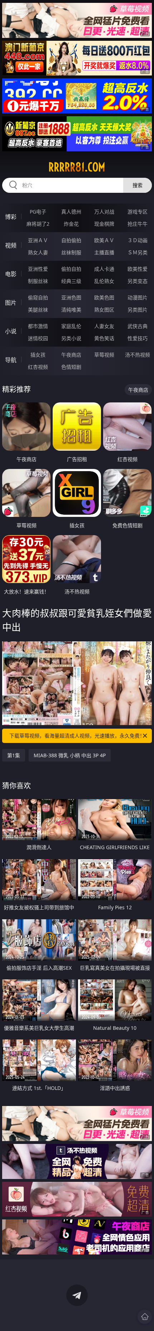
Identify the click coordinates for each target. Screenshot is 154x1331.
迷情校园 (38, 338)
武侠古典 (137, 326)
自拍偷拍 (71, 240)
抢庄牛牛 (137, 223)
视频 (10, 245)
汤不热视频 (137, 354)
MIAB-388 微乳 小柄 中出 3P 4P (70, 755)
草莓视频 (104, 354)
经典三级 (71, 281)
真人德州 (71, 211)
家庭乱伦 (71, 326)
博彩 (10, 217)
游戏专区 (137, 211)
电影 (10, 274)
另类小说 (71, 338)
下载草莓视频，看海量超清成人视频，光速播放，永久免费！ (77, 735)
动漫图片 (137, 297)
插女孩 (37, 354)
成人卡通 (104, 268)
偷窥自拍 (38, 297)
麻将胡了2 (38, 223)
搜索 (138, 185)
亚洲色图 (71, 297)
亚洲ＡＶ (38, 240)
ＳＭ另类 (137, 252)
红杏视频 (38, 366)
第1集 (13, 755)
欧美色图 (104, 297)
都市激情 (38, 326)
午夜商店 (71, 354)
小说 (10, 331)
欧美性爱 (137, 268)
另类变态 (137, 281)
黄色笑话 (104, 338)
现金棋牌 (104, 223)
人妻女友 (104, 326)
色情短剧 (71, 366)
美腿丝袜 (38, 309)
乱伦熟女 (104, 281)
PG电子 (38, 211)
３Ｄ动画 (137, 240)
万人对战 (104, 211)
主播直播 (104, 252)
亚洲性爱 (38, 268)
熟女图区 (104, 309)
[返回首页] (145, 1317)
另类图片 (137, 309)
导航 (10, 360)
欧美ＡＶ (104, 240)
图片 (10, 303)
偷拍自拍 (71, 268)
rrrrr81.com (76, 167)
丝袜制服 (71, 252)
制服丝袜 (38, 281)
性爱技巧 (137, 338)
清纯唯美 (71, 309)
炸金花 (71, 223)
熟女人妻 (38, 252)
